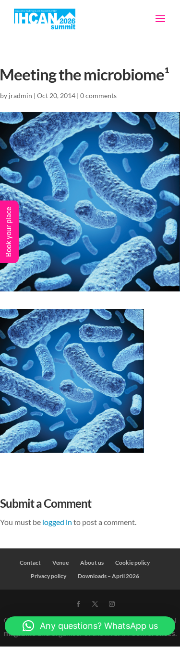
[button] (90, 626)
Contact (30, 562)
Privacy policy (48, 576)
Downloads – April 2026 (108, 576)
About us (92, 562)
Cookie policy (132, 562)
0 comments (98, 95)
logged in (57, 521)
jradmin (20, 95)
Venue (60, 562)
